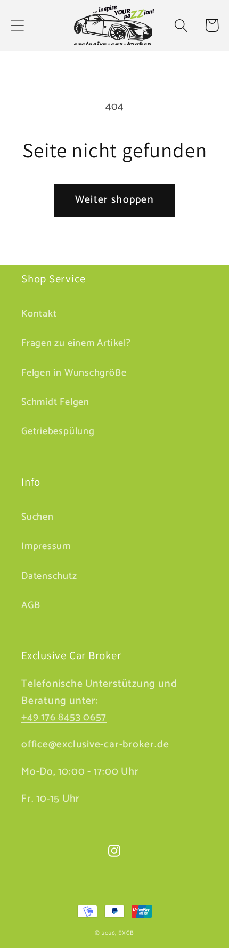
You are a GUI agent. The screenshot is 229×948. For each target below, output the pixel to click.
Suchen (37, 517)
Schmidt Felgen (55, 402)
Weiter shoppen (114, 200)
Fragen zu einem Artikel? (76, 343)
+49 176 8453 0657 (64, 717)
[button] (17, 25)
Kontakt (38, 314)
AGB (30, 605)
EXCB (126, 933)
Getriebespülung (58, 431)
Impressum (46, 546)
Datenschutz (49, 576)
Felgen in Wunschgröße (73, 373)
